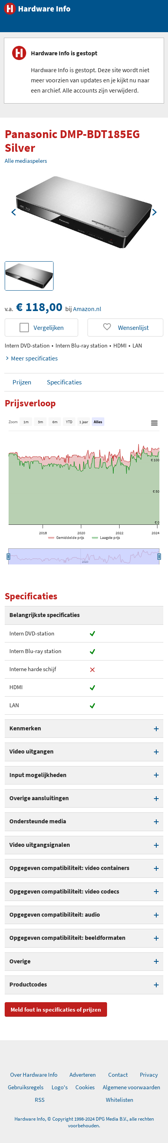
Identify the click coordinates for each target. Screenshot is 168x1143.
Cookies (85, 1087)
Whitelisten (119, 1099)
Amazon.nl (87, 309)
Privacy (149, 1074)
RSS (40, 1099)
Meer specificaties (34, 358)
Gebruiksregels (25, 1087)
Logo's (60, 1087)
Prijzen (22, 382)
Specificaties (64, 382)
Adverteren (83, 1074)
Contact (118, 1074)
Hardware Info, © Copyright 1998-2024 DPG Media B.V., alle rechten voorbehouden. (84, 1122)
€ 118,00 (39, 307)
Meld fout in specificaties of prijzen (56, 1009)
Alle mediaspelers (26, 160)
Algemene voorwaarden (131, 1087)
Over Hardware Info (33, 1074)
